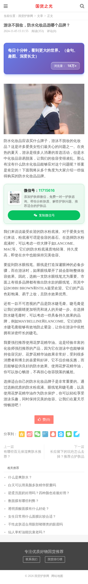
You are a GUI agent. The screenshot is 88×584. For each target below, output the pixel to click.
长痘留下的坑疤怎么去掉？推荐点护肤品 (67, 454)
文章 (40, 16)
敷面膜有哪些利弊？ (23, 501)
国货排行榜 (55, 559)
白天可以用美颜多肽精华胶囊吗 (32, 485)
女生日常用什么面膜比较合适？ (32, 516)
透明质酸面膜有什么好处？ (28, 509)
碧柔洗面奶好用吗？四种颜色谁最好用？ (39, 493)
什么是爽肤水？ (20, 477)
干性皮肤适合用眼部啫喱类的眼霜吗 (35, 524)
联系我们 (31, 559)
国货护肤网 (44, 6)
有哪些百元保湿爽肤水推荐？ (22, 454)
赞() (46, 419)
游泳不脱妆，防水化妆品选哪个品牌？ (37, 25)
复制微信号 (47, 215)
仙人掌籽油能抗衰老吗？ (27, 532)
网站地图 (57, 576)
